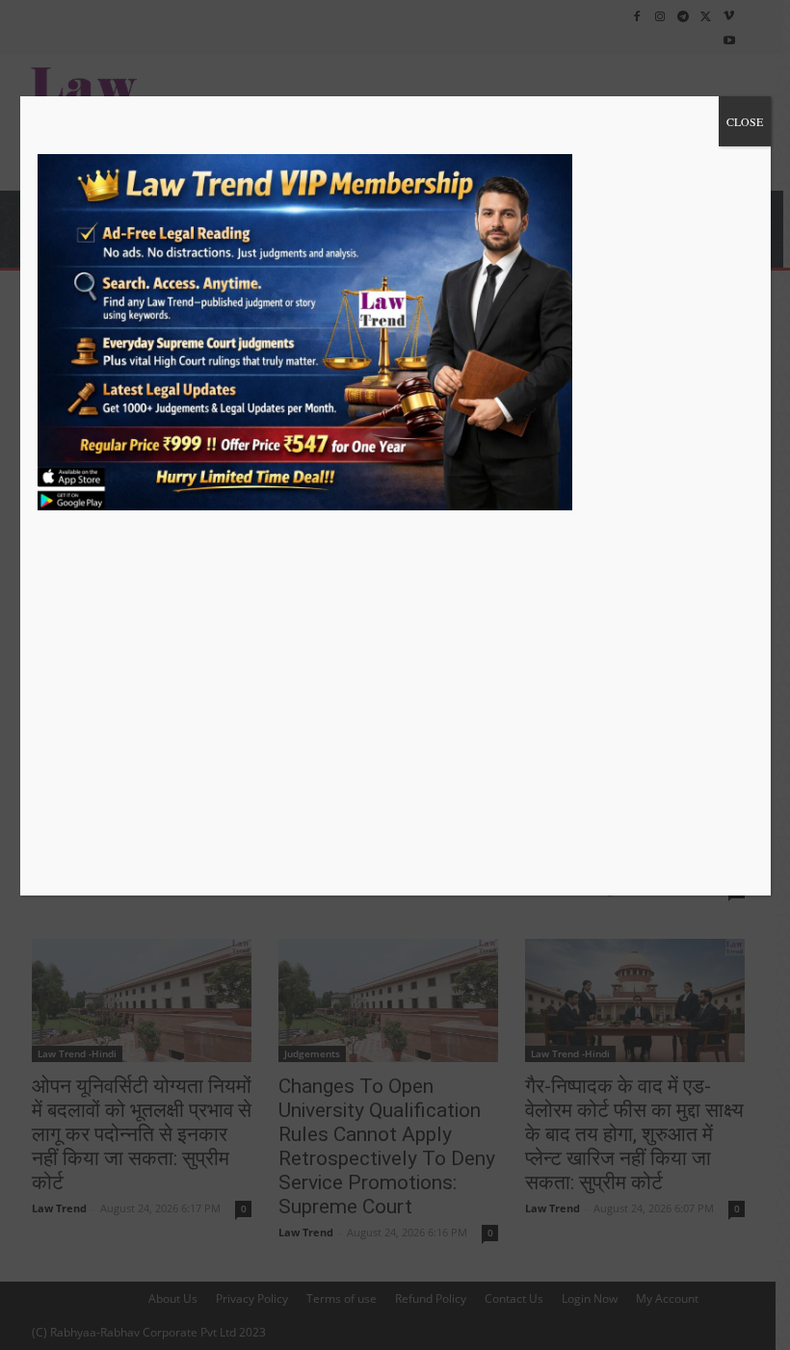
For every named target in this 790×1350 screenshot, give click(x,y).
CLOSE (744, 121)
